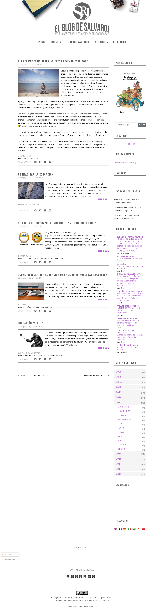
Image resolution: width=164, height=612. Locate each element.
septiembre (124, 419)
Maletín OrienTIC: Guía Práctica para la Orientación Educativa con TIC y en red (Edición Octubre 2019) (130, 297)
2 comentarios (25, 156)
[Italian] (130, 528)
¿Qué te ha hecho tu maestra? (129, 258)
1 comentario (25, 256)
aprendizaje (26, 259)
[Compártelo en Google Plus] (45, 162)
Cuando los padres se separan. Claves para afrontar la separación (130, 337)
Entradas (7, 554)
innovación (46, 307)
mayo (121, 432)
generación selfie (40, 356)
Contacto (119, 42)
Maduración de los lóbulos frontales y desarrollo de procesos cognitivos (128, 322)
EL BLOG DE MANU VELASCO (130, 237)
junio (121, 428)
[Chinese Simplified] (144, 528)
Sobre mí (57, 42)
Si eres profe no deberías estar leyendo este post (53, 61)
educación (38, 259)
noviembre (124, 411)
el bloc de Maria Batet (127, 345)
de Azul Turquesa (89, 606)
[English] (116, 528)
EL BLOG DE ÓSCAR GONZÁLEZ (125, 331)
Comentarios (9, 559)
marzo (121, 440)
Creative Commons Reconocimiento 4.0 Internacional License (82, 600)
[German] (125, 528)
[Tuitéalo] (35, 162)
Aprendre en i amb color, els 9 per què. (129, 348)
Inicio (42, 42)
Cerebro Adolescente (127, 318)
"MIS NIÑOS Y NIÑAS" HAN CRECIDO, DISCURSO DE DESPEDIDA (128, 310)
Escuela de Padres (125, 256)
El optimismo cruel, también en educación (130, 267)
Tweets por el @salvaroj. (125, 162)
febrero (122, 444)
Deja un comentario (30, 204)
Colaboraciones (79, 42)
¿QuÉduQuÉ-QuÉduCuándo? (130, 291)
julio (121, 423)
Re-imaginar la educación (35, 174)
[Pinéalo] (50, 162)
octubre (123, 415)
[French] (121, 528)
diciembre (123, 406)
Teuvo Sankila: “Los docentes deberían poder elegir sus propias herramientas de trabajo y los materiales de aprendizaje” (129, 281)
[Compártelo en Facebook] (40, 162)
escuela (48, 259)
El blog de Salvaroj (59, 597)
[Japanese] (139, 528)
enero (121, 449)
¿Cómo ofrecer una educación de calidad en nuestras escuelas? (62, 275)
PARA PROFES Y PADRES (128, 306)
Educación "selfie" (30, 323)
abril (121, 436)
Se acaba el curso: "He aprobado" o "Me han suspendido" (57, 223)
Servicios (101, 42)
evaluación (58, 259)
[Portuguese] (134, 528)
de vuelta (121, 264)
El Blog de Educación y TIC (129, 274)
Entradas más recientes (34, 375)
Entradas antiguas (95, 375)
